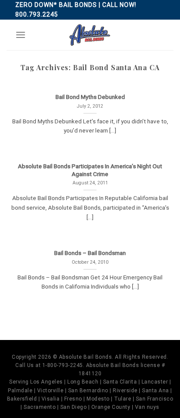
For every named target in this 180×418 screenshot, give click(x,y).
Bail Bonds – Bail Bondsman (90, 252)
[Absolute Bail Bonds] (90, 35)
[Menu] (20, 34)
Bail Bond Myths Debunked (90, 96)
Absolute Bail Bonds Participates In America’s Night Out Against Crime (90, 170)
